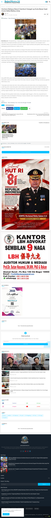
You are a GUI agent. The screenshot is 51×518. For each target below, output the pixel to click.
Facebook (10, 108)
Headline (9, 415)
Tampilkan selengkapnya (44, 122)
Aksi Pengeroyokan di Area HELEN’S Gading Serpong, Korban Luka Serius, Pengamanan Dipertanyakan (24, 489)
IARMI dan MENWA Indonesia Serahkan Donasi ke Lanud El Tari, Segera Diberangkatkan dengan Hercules (28, 458)
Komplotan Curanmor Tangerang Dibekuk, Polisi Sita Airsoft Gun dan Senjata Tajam (27, 372)
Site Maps (36, 508)
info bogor (40, 415)
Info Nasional (15, 415)
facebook (14, 403)
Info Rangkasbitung (10, 6)
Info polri (21, 415)
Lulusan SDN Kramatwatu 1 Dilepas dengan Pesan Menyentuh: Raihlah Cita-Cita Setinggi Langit (29, 391)
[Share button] (29, 108)
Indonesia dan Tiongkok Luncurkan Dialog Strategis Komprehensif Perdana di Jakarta (27, 469)
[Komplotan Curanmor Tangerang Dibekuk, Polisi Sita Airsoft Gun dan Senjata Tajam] (5, 373)
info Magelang (28, 415)
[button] (46, 1)
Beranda (3, 6)
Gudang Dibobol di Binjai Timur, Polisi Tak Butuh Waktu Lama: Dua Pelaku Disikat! (27, 384)
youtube (38, 406)
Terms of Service (29, 508)
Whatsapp (24, 108)
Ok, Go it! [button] (6, 514)
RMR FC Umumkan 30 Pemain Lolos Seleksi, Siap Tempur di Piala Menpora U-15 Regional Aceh (22, 497)
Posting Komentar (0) (25, 152)
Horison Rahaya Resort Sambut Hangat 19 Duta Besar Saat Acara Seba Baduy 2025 (7, 136)
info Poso (35, 415)
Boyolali (4, 415)
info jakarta (4, 417)
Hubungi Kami (11, 511)
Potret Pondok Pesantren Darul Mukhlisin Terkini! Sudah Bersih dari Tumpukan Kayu (28, 378)
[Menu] (2, 2)
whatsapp (38, 403)
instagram (14, 406)
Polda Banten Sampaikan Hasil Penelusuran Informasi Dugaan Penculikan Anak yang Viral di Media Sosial (28, 464)
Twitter (17, 108)
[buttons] (21, 451)
